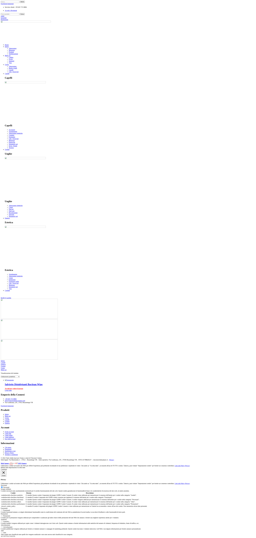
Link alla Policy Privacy (182, 466)
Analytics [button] (4, 519)
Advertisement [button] (5, 525)
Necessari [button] (4, 485)
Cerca (22, 14)
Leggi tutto (8, 390)
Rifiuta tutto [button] (4, 467)
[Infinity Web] (14, 463)
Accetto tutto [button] (21, 467)
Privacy (111, 460)
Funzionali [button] (4, 508)
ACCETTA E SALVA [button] (8, 536)
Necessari (6, 487)
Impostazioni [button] (13, 467)
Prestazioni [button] (4, 514)
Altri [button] (2, 531)
